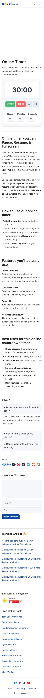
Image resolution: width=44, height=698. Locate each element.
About (10, 689)
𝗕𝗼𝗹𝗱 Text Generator (12, 655)
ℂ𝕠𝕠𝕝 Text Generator (12, 666)
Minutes (21, 114)
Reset (20, 104)
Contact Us (32, 689)
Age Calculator (9, 644)
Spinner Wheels (9, 650)
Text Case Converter (12, 617)
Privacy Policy (20, 689)
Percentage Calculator (12, 639)
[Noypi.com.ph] (10, 4)
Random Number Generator (15, 628)
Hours (10, 114)
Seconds (32, 114)
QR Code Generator (11, 633)
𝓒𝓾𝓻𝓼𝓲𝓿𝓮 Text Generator (12, 661)
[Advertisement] (22, 34)
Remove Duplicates (11, 622)
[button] (33, 3)
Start (10, 104)
